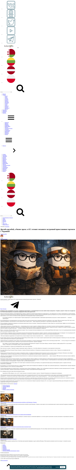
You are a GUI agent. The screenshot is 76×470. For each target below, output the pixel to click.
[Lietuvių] (11, 65)
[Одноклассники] (11, 17)
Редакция (4, 446)
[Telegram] (11, 43)
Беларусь (4, 221)
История (4, 111)
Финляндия (7, 107)
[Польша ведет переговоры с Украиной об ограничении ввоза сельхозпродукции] (6, 425)
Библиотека (7, 131)
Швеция (6, 108)
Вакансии (4, 447)
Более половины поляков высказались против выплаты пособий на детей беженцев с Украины (18, 402)
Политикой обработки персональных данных (44, 467)
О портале (5, 448)
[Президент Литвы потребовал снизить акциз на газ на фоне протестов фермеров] (6, 413)
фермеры (4, 388)
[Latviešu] (11, 74)
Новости (4, 145)
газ (3, 222)
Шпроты (6, 123)
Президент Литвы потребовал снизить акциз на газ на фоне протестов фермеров (15, 414)
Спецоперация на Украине (8, 217)
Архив (4, 444)
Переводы (7, 122)
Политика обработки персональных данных (11, 450)
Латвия (4, 219)
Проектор (7, 132)
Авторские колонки (8, 128)
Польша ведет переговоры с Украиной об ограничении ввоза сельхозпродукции (15, 426)
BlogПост (7, 124)
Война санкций (6, 224)
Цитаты (6, 134)
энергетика (5, 223)
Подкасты (7, 133)
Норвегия (7, 105)
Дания (6, 104)
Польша (6, 106)
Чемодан (6, 127)
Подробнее (57, 467)
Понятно (62, 467)
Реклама (4, 445)
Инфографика (7, 126)
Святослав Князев (3, 239)
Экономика (5, 110)
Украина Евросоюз (6, 385)
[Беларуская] (11, 56)
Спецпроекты (7, 130)
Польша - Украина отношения (8, 389)
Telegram (15, 383)
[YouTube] (11, 34)
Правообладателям (6, 449)
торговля (4, 387)
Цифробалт (7, 125)
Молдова (4, 220)
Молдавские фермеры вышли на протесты (8, 439)
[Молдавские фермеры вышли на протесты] (6, 438)
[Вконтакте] (11, 8)
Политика (4, 109)
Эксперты (7, 129)
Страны (4, 154)
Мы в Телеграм (3, 308)
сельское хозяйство (6, 386)
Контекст (4, 112)
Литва (4, 218)
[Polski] (11, 82)
